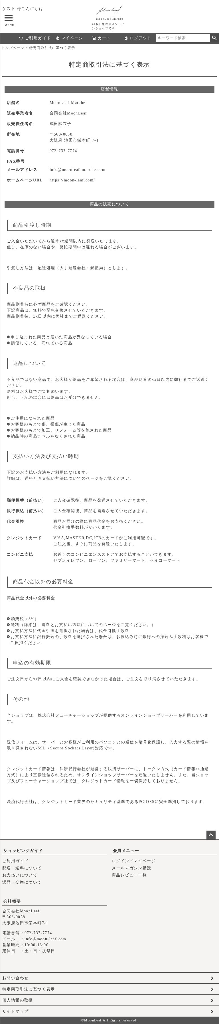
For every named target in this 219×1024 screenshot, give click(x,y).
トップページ (12, 48)
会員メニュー (126, 851)
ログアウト (141, 38)
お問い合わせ (15, 978)
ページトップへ (211, 835)
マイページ (72, 38)
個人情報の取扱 (17, 1000)
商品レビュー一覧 (129, 875)
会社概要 (12, 901)
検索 (214, 38)
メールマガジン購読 (131, 868)
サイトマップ (15, 1011)
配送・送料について (22, 868)
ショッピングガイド (23, 851)
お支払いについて (19, 875)
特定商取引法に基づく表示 (28, 989)
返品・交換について (22, 882)
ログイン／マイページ (134, 861)
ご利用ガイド (38, 38)
